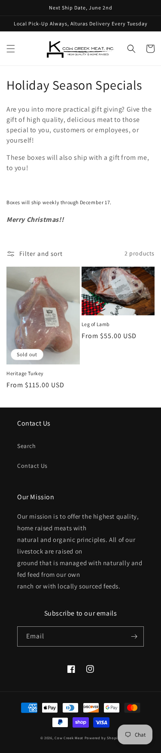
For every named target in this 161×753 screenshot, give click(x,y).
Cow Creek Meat (69, 737)
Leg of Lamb (96, 324)
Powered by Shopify (103, 737)
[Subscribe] (134, 636)
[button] (10, 48)
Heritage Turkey (25, 373)
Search (26, 446)
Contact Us (32, 466)
